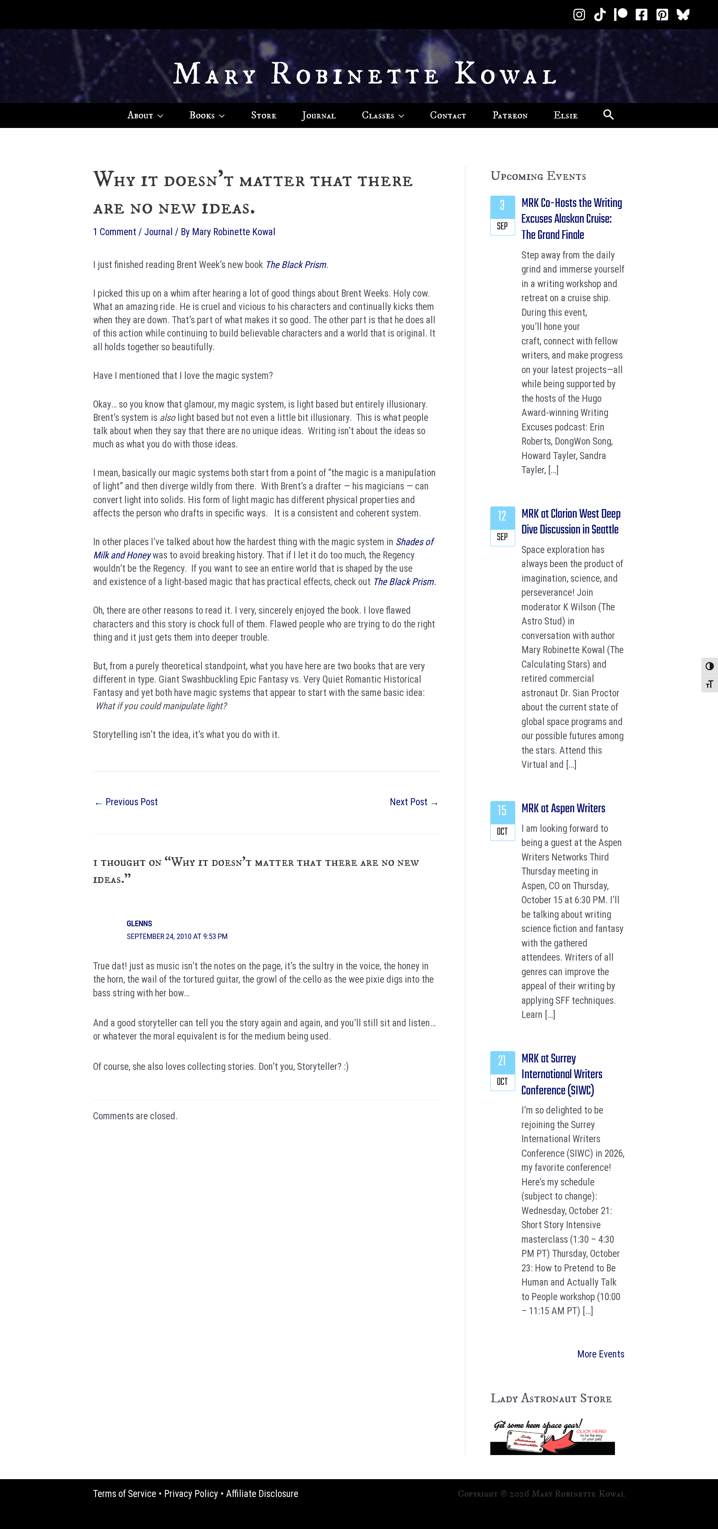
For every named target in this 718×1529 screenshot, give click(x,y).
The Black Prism (295, 264)
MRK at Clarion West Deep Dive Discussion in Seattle (571, 522)
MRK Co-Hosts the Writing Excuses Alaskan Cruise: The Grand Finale (571, 219)
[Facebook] (642, 15)
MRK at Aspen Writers (563, 809)
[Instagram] (579, 15)
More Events (601, 1354)
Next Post (414, 802)
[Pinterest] (662, 15)
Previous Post (126, 802)
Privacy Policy (191, 1494)
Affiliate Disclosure (262, 1494)
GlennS (139, 923)
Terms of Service (124, 1494)
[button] (158, 115)
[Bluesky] (683, 15)
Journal (158, 232)
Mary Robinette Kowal (366, 74)
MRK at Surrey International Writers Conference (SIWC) (561, 1075)
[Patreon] (621, 15)
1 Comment (114, 232)
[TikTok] (600, 15)
